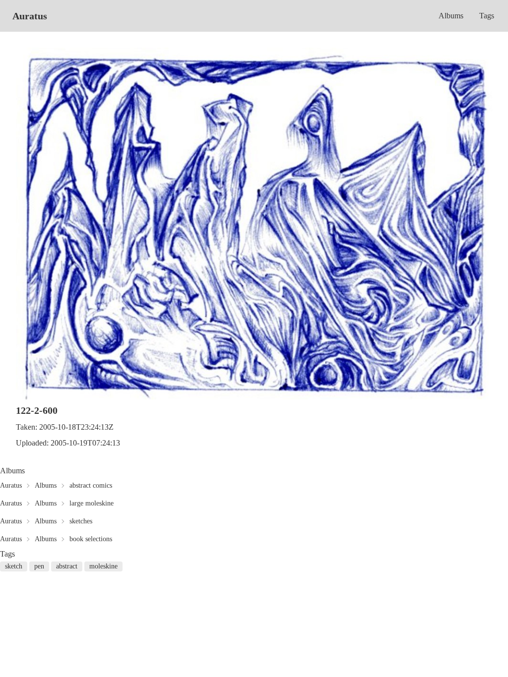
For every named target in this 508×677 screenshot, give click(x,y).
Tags (486, 15)
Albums (451, 15)
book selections (90, 539)
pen (39, 566)
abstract (66, 566)
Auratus (29, 15)
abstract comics (90, 485)
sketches (80, 521)
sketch (13, 566)
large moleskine (91, 503)
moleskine (103, 566)
